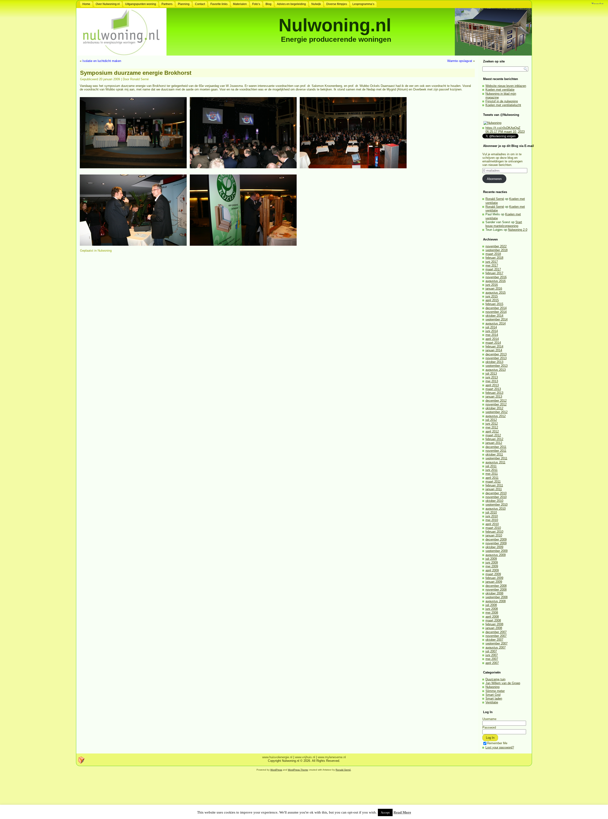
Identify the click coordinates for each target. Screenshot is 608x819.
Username (489, 719)
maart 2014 (493, 342)
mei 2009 (491, 566)
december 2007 (496, 632)
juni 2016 (491, 285)
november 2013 (496, 358)
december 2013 (496, 354)
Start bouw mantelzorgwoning (503, 224)
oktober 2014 (494, 315)
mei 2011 (491, 473)
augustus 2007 (495, 647)
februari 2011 (494, 485)
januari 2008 (493, 628)
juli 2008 (491, 605)
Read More (402, 812)
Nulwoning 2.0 (517, 229)
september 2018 (496, 250)
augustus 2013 (495, 370)
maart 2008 (493, 620)
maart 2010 (493, 528)
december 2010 (496, 493)
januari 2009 (493, 582)
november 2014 (496, 312)
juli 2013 (491, 373)
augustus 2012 (495, 416)
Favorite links (219, 4)
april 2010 (492, 524)
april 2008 (492, 616)
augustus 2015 (495, 292)
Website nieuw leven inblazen (505, 86)
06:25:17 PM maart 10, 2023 (505, 131)
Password (489, 727)
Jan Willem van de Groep (502, 683)
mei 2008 (491, 612)
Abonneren (494, 179)
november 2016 (496, 277)
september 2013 (496, 365)
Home (86, 4)
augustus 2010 (495, 508)
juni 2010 (491, 516)
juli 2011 (491, 466)
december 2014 (496, 308)
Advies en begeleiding (291, 4)
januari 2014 (493, 350)
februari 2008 (494, 624)
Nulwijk (316, 4)
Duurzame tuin (495, 679)
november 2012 (496, 404)
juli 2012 (491, 420)
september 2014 (496, 319)
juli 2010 (491, 512)
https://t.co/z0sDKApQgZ (502, 128)
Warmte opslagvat (459, 61)
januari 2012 (493, 443)
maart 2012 (493, 435)
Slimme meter (495, 691)
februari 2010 (494, 531)
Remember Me (497, 743)
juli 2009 (491, 558)
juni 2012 (491, 423)
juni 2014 (491, 331)
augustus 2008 (495, 601)
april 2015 (492, 300)
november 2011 (495, 450)
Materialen (240, 4)
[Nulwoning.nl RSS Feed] (81, 760)
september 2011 (496, 458)
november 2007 (496, 636)
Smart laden (493, 698)
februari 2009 (494, 578)
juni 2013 (491, 377)
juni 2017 (491, 262)
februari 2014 (494, 346)
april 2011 (492, 478)
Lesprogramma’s (363, 4)
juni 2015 (491, 296)
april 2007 (492, 663)
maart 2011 (493, 481)
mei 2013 (491, 381)
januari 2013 (493, 396)
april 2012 (492, 431)
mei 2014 (491, 335)
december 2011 (495, 447)
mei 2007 (491, 659)
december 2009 (496, 539)
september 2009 (496, 551)
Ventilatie (491, 702)
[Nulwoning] (492, 123)
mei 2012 (491, 427)
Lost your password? (499, 747)
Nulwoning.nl (335, 25)
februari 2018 (494, 257)
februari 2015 (494, 304)
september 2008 (496, 597)
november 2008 (496, 589)
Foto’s (256, 4)
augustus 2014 (495, 323)
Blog (268, 4)
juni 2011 (491, 470)
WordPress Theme (298, 769)
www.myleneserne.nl (332, 757)
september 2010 (496, 504)
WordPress (276, 769)
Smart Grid (492, 695)
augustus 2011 (495, 462)
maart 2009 (493, 574)
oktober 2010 (494, 501)
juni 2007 (491, 655)
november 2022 (496, 246)
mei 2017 (491, 265)
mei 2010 (491, 520)
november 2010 (496, 497)
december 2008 (496, 586)
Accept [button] (385, 812)
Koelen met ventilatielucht (503, 105)
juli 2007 (491, 651)
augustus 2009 (495, 555)
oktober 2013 (494, 362)
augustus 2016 (495, 281)
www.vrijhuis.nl (305, 757)
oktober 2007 (494, 639)
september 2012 (496, 412)
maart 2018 (493, 254)
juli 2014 (491, 327)
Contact (200, 4)
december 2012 (496, 400)
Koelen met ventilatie (499, 89)
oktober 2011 (494, 454)
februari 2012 (494, 439)
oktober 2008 (494, 593)
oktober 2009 (494, 547)
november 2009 (496, 543)
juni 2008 (491, 609)
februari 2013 (494, 393)
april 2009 (492, 570)
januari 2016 (493, 288)
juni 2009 (491, 562)
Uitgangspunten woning (140, 4)
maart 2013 (493, 389)
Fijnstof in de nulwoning (501, 101)
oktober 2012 (494, 408)
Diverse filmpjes (336, 4)
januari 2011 (493, 489)
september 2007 (496, 643)
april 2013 (492, 385)
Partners (167, 4)
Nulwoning (105, 250)
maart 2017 (493, 269)
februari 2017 (494, 273)
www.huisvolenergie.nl (277, 757)
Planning (184, 4)
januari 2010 (493, 535)
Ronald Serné (139, 79)
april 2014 (492, 339)
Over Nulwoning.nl (108, 4)
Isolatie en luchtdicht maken (101, 61)
